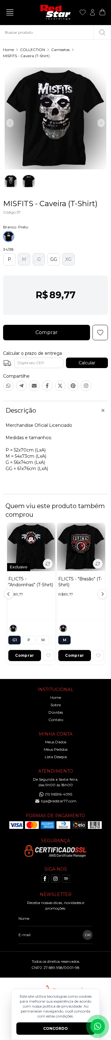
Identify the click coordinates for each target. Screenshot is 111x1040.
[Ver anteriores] (9, 594)
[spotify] (66, 878)
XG (68, 259)
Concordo (55, 1028)
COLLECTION (32, 49)
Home (8, 49)
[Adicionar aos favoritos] (48, 655)
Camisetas (60, 49)
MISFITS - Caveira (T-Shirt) (26, 55)
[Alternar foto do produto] (48, 564)
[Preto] (13, 628)
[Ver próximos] (101, 594)
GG (53, 259)
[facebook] (45, 878)
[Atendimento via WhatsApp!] (97, 1026)
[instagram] (55, 878)
